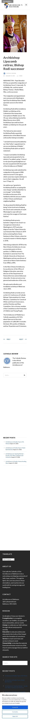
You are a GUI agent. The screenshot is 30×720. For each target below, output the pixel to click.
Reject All (15, 716)
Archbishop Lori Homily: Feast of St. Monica (16, 675)
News (20, 75)
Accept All (15, 707)
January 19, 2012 (10, 75)
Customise (15, 712)
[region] (15, 706)
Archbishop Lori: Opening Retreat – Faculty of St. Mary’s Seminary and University (15, 455)
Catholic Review (11, 73)
